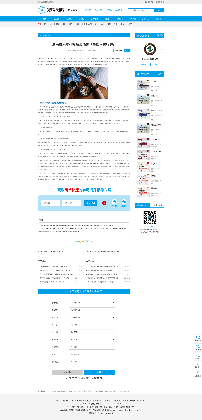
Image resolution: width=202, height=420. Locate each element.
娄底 (109, 24)
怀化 (115, 24)
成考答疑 (120, 19)
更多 (159, 35)
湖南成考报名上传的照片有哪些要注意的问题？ (105, 251)
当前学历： (56, 340)
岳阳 (51, 24)
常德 (58, 24)
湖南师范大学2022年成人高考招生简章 (51, 282)
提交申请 (90, 203)
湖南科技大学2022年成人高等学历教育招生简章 (54, 270)
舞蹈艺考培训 (128, 391)
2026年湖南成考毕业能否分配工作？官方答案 (102, 274)
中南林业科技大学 (149, 59)
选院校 (56, 19)
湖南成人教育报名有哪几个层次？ (55, 251)
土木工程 (154, 96)
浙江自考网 (51, 391)
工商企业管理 (156, 151)
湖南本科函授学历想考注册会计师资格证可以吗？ (104, 267)
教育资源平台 (99, 391)
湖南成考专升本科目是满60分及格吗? (100, 270)
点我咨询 (114, 206)
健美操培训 (117, 391)
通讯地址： (56, 362)
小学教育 (154, 164)
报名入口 (142, 400)
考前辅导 (117, 10)
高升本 (109, 10)
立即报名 (155, 64)
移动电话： (56, 347)
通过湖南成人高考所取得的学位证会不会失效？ (103, 278)
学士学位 (145, 19)
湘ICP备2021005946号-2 (133, 410)
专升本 (95, 10)
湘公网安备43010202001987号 (102, 413)
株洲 (70, 24)
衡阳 (64, 24)
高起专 (102, 10)
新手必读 (88, 10)
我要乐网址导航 (74, 391)
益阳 (102, 24)
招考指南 (94, 19)
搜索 (159, 10)
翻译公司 (108, 391)
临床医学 (154, 176)
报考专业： (56, 317)
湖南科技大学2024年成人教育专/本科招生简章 (54, 278)
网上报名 (157, 19)
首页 (44, 19)
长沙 (45, 24)
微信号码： (56, 354)
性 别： (55, 332)
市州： (40, 24)
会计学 (153, 81)
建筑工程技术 (156, 125)
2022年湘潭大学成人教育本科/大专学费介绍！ (54, 267)
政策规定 (132, 19)
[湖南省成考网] (57, 13)
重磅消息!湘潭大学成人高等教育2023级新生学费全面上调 (58, 274)
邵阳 (90, 24)
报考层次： (56, 310)
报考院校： (56, 303)
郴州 (77, 24)
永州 (96, 24)
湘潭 (83, 24)
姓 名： (55, 325)
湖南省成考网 (62, 391)
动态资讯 (82, 19)
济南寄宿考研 (87, 391)
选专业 (69, 19)
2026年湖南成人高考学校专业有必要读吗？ (102, 282)
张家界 (129, 24)
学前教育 (154, 188)
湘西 (122, 24)
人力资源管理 (156, 139)
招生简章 (107, 19)
